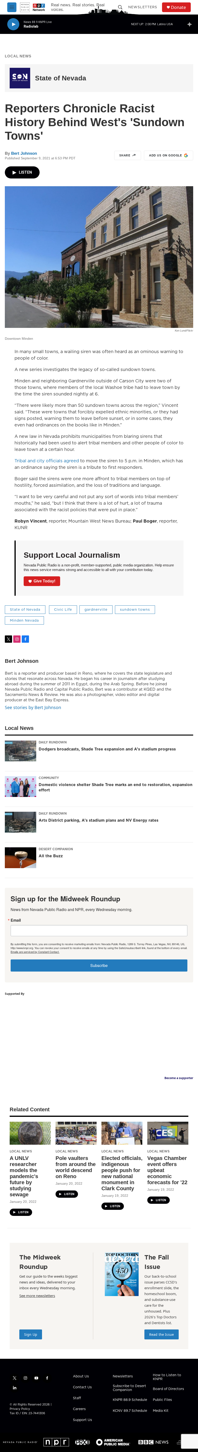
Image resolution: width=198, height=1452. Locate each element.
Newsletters (142, 7)
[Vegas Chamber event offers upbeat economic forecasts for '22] (167, 1133)
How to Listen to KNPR (167, 1377)
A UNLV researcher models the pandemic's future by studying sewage (24, 1176)
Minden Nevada (24, 620)
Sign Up (30, 1334)
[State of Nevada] (20, 78)
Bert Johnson (24, 153)
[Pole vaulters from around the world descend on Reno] (76, 1133)
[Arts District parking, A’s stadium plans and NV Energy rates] (20, 822)
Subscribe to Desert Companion (129, 1388)
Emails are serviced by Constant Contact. (35, 952)
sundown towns (135, 609)
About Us (81, 1376)
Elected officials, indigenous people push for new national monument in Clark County (121, 1173)
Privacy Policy (20, 1409)
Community (49, 778)
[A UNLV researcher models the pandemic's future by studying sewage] (30, 1133)
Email (16, 920)
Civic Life (63, 609)
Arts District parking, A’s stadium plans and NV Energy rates (98, 820)
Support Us (82, 1420)
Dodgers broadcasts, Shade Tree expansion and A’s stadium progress (107, 749)
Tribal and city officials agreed (46, 461)
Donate (178, 7)
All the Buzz (51, 855)
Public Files (162, 1400)
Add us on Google (165, 155)
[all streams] (191, 24)
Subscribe (99, 965)
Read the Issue (161, 1334)
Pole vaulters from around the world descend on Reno (76, 1167)
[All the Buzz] (20, 857)
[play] (13, 24)
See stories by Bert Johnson (33, 707)
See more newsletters (37, 1295)
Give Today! (44, 581)
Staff (77, 1398)
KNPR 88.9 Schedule (130, 1400)
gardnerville (96, 609)
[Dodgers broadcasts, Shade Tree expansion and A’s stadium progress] (20, 751)
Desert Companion (56, 849)
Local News (18, 56)
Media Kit (161, 1411)
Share (124, 155)
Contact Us (82, 1387)
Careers (79, 1409)
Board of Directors (168, 1389)
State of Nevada (60, 78)
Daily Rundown (53, 742)
